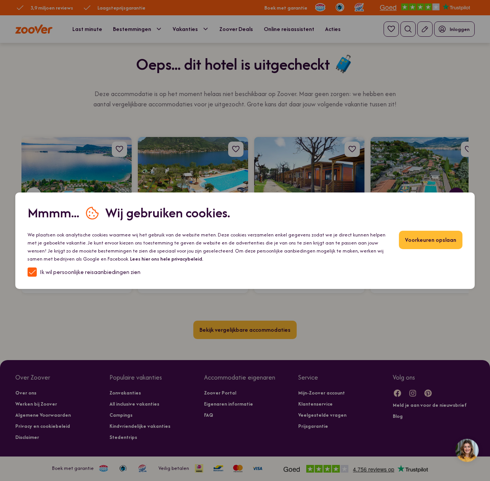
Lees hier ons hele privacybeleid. (166, 259)
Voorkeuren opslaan (430, 240)
